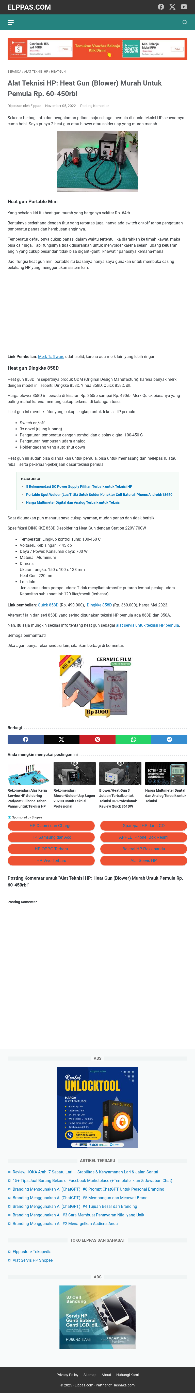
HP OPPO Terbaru (51, 849)
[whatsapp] (134, 739)
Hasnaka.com (123, 1385)
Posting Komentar (94, 106)
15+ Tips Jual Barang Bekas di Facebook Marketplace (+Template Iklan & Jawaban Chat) (92, 1180)
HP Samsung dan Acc (51, 837)
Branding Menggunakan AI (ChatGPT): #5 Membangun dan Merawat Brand (80, 1197)
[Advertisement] (97, 312)
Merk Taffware (51, 356)
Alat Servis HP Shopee (33, 1260)
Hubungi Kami (127, 1375)
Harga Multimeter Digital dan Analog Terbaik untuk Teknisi (73, 502)
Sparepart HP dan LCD (144, 826)
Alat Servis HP (144, 860)
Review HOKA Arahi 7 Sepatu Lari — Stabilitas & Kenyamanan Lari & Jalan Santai (85, 1172)
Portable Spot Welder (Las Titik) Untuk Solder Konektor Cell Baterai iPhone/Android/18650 (99, 495)
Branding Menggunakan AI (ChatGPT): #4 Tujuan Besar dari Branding (75, 1206)
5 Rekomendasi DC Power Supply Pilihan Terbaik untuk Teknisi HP (79, 486)
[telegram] (169, 739)
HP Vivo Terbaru (51, 860)
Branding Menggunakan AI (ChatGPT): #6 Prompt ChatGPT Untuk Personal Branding (88, 1189)
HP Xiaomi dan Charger (51, 826)
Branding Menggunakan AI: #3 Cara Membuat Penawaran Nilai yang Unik (78, 1215)
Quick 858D (48, 605)
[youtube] (183, 7)
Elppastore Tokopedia (32, 1251)
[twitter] (172, 7)
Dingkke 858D (99, 605)
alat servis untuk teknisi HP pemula (147, 625)
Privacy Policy (67, 1375)
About (106, 1375)
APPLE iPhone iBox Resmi (143, 837)
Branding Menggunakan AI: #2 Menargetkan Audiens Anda (65, 1223)
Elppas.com (29, 7)
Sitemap (90, 1375)
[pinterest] (97, 739)
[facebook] (161, 7)
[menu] (14, 22)
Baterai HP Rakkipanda (143, 849)
